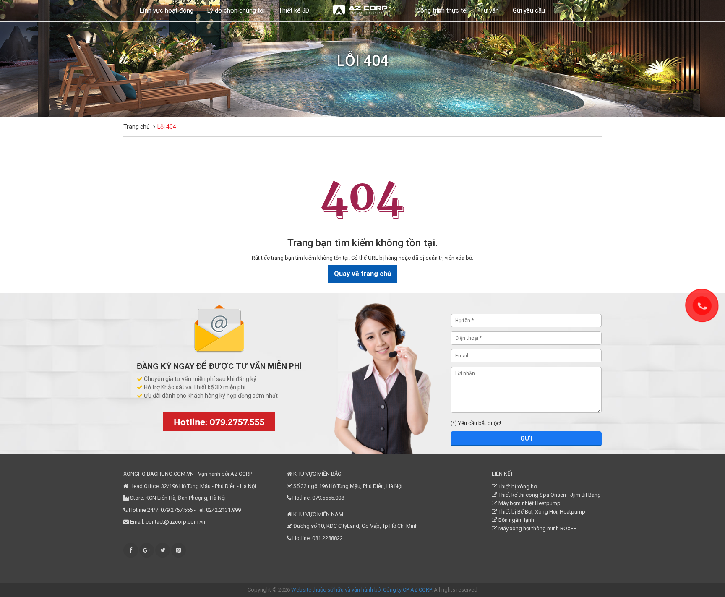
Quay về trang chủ (362, 274)
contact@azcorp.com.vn (175, 522)
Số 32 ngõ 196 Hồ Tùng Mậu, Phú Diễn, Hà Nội (347, 486)
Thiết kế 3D (294, 10)
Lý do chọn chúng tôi (236, 10)
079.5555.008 (328, 498)
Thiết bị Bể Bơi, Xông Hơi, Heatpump (541, 511)
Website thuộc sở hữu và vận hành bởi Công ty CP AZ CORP (361, 590)
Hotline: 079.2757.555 (219, 421)
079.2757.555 (177, 510)
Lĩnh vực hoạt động (166, 10)
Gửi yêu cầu (529, 10)
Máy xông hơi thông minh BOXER (537, 528)
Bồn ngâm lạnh (515, 520)
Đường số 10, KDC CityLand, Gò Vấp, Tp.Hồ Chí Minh (355, 526)
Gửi (526, 438)
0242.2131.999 (223, 510)
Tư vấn (489, 10)
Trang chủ (136, 126)
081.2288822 (327, 538)
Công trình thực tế (441, 10)
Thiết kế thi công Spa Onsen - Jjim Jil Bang (549, 495)
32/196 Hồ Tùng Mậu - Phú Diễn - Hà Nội (208, 486)
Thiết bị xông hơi (517, 486)
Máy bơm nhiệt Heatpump (529, 503)
